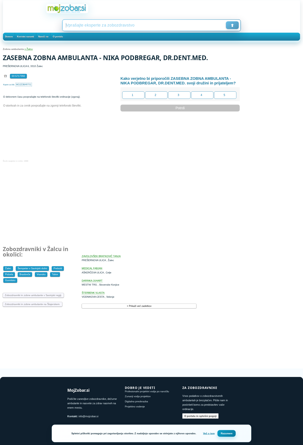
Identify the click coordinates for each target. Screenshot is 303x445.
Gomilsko (10, 280)
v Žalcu (29, 49)
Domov (9, 36)
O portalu (58, 36)
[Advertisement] (108, 201)
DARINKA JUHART (92, 280)
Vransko (41, 274)
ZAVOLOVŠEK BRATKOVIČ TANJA (101, 256)
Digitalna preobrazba (136, 401)
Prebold (57, 268)
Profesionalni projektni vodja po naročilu (147, 391)
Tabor (55, 274)
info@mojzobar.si (88, 416)
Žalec (8, 268)
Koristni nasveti (25, 36)
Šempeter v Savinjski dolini (32, 268)
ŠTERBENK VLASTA (93, 292)
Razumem (226, 433)
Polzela (9, 274)
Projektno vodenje (135, 406)
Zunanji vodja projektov (138, 396)
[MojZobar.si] (67, 8)
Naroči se (43, 36)
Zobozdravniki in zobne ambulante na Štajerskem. (32, 304)
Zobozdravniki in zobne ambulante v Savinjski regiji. (33, 295)
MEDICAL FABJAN (92, 268)
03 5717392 (18, 76)
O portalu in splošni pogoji (200, 416)
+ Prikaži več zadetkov (139, 306)
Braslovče (24, 274)
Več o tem (209, 433)
